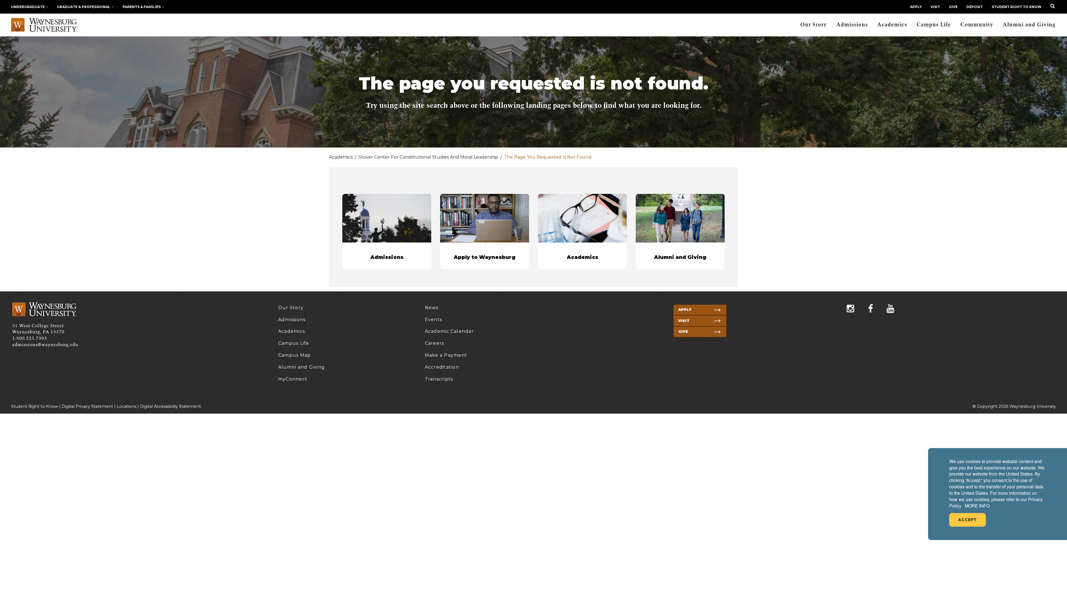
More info (977, 506)
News (431, 307)
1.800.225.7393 (29, 338)
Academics (892, 25)
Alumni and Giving (1029, 25)
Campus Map (294, 355)
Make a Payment (446, 355)
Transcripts (439, 379)
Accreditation (442, 367)
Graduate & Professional (83, 7)
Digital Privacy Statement (87, 406)
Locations (126, 406)
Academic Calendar (449, 331)
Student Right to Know (1016, 7)
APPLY (916, 7)
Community (976, 25)
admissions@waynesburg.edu (45, 344)
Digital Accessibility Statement (170, 406)
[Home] (44, 25)
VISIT (935, 7)
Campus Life (933, 25)
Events (433, 319)
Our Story (813, 25)
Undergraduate (28, 7)
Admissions (852, 25)
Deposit (974, 7)
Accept (967, 519)
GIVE (953, 7)
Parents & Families (142, 7)
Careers (434, 343)
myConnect (292, 379)
